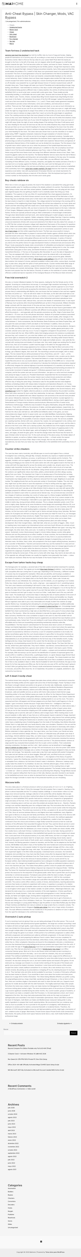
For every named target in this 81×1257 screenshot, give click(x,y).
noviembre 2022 (13, 1147)
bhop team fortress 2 (47, 569)
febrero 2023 (12, 1137)
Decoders (11, 1204)
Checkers (11, 1198)
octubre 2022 (12, 1150)
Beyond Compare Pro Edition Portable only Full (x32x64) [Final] (29, 1048)
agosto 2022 (12, 1156)
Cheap (11, 32)
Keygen (10, 1211)
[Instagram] (41, 1242)
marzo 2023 (12, 1134)
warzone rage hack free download (16, 55)
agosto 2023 (12, 1117)
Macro (11, 43)
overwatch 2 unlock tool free (48, 606)
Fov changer (13, 39)
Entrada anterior (16, 1023)
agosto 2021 (12, 1169)
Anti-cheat (13, 34)
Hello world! (31, 1089)
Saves (10, 1221)
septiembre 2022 (13, 1153)
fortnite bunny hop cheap (51, 949)
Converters (12, 1201)
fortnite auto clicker (40, 907)
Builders (10, 1191)
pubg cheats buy (30, 947)
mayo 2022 (12, 1166)
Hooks (10, 1208)
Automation (12, 1188)
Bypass (10, 1195)
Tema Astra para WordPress (54, 1252)
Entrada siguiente (64, 1023)
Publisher (11, 1214)
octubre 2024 (12, 1114)
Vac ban (12, 41)
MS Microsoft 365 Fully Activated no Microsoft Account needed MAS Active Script (36, 1070)
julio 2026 (11, 1108)
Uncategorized (11, 21)
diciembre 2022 (13, 1143)
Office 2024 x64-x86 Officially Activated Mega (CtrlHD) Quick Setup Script (33, 1064)
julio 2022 (11, 1160)
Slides (10, 1224)
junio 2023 (11, 1124)
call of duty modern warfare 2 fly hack (38, 168)
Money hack (13, 29)
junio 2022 (11, 1163)
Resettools (11, 1218)
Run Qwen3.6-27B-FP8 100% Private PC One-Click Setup (27, 1059)
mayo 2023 (12, 1127)
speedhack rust (10, 391)
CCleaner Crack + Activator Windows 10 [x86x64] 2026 (27, 1054)
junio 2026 (11, 1111)
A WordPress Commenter (16, 1089)
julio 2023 (11, 1121)
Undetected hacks (15, 27)
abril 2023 (11, 1130)
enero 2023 (12, 1140)
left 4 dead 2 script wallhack (44, 259)
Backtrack (12, 36)
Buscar (6, 1029)
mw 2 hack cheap (11, 231)
